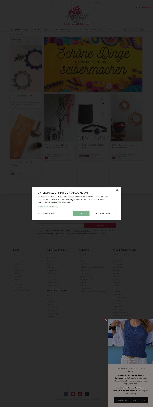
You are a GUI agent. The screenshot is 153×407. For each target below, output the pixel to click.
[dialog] (76, 203)
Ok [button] (81, 213)
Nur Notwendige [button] (103, 213)
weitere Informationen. (60, 202)
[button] (76, 207)
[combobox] (117, 190)
